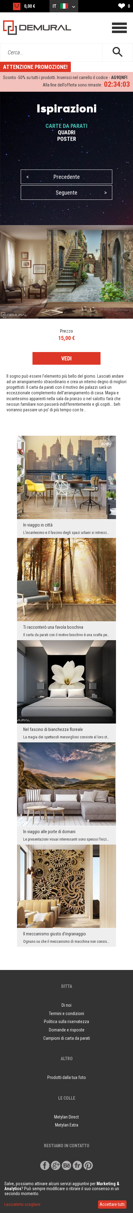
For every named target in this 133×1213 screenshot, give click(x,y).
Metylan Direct (66, 1116)
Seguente (81, 192)
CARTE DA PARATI (66, 126)
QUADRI (66, 132)
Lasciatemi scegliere (22, 1204)
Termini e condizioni (66, 1013)
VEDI (66, 358)
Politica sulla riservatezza (66, 1021)
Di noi (66, 1005)
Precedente (53, 177)
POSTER (66, 139)
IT (55, 6)
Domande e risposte (66, 1029)
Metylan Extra (66, 1125)
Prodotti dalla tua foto (66, 1077)
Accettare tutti (112, 1204)
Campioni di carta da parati (66, 1038)
